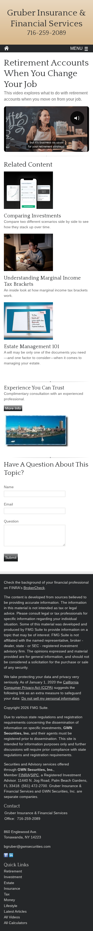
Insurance (12, 888)
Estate (9, 883)
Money (9, 900)
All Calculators (15, 923)
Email (8, 504)
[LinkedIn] (11, 856)
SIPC (34, 775)
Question (11, 521)
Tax (7, 894)
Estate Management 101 (31, 346)
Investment (13, 877)
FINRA (24, 775)
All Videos (12, 917)
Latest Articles (15, 911)
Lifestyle (10, 906)
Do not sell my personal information (50, 698)
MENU (76, 48)
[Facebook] (6, 856)
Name (9, 487)
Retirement (13, 871)
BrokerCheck (34, 588)
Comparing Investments (32, 216)
